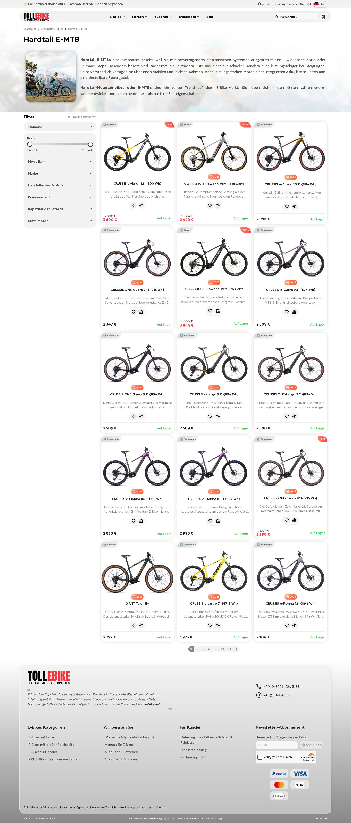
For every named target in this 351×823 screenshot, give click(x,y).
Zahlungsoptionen (194, 757)
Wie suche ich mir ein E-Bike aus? (129, 737)
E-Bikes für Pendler (43, 752)
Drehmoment (39, 197)
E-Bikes (115, 17)
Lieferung (278, 4)
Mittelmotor (38, 221)
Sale (209, 17)
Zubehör (161, 17)
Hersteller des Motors (46, 185)
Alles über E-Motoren (121, 759)
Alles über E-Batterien (121, 752)
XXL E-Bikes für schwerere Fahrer (54, 759)
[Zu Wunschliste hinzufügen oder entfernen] (133, 205)
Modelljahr (36, 161)
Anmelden (314, 745)
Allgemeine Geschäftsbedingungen (149, 818)
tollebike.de (150, 704)
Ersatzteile (187, 17)
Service (292, 4)
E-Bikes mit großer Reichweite (52, 745)
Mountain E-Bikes (52, 29)
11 (229, 649)
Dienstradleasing (193, 750)
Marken (138, 17)
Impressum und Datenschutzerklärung (200, 818)
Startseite (30, 29)
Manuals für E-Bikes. (119, 745)
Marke (33, 173)
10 (222, 649)
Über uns (264, 4)
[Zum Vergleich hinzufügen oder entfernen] (141, 205)
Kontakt (305, 4)
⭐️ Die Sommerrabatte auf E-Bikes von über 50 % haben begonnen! (74, 4)
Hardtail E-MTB (77, 29)
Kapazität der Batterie (46, 209)
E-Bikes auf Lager (41, 737)
